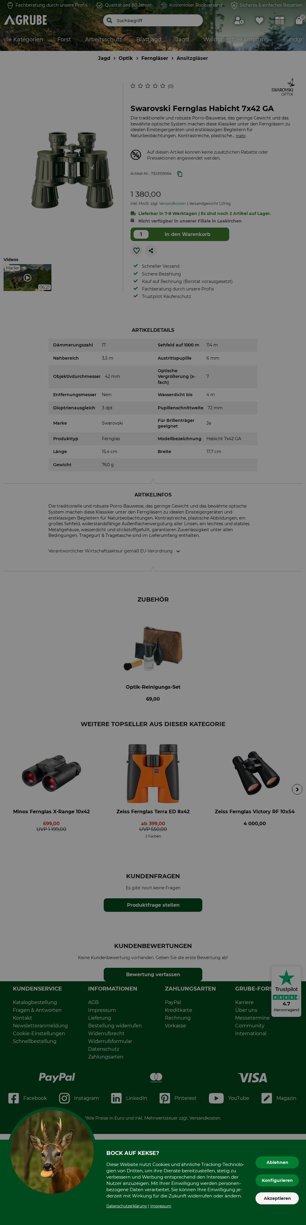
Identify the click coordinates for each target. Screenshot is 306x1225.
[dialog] (153, 612)
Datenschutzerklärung (126, 1206)
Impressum (160, 1206)
